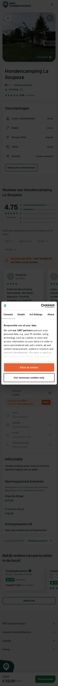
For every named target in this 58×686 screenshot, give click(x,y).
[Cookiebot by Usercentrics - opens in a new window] (41, 306)
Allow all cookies (29, 367)
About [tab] (50, 314)
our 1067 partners (23, 330)
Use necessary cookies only (29, 377)
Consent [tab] (8, 314)
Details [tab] (21, 314)
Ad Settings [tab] (36, 314)
